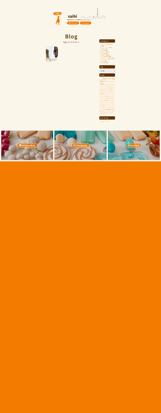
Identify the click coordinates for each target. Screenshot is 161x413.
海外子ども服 (104, 55)
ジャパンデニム (111, 96)
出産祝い (103, 49)
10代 (100, 79)
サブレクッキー (105, 94)
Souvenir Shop (107, 84)
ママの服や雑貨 (104, 56)
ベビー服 (103, 50)
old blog (104, 118)
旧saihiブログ (105, 121)
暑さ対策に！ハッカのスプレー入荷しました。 (51, 59)
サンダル (105, 96)
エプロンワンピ (103, 91)
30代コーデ (108, 79)
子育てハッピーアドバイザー (108, 111)
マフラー (113, 106)
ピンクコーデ (108, 104)
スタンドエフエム (103, 98)
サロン (110, 94)
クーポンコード (108, 93)
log (101, 67)
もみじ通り (109, 86)
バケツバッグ (105, 102)
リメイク (108, 107)
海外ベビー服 (104, 52)
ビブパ (103, 104)
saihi (72, 16)
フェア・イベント (105, 47)
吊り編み (109, 109)
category (104, 41)
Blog (71, 36)
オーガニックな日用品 (106, 58)
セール (110, 100)
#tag (102, 75)
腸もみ (107, 112)
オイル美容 (109, 91)
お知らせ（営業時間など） (107, 44)
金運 (110, 112)
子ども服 (103, 53)
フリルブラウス (108, 106)
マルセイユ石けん (102, 107)
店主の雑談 (103, 62)
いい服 (112, 84)
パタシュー (110, 102)
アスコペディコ (105, 88)
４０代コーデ (102, 114)
